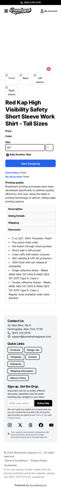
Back (26, 78)
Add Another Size (20, 154)
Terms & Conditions (16, 460)
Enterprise (15, 364)
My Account (50, 11)
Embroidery (12, 172)
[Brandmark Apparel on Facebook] (41, 425)
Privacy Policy (14, 418)
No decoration (14, 176)
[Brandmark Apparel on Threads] (30, 425)
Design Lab (33, 350)
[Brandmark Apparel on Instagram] (10, 425)
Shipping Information (21, 371)
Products (15, 350)
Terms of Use (41, 415)
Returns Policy (18, 378)
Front (12, 78)
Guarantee (10, 465)
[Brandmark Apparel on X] (20, 425)
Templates (15, 357)
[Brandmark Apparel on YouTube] (51, 425)
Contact (32, 357)
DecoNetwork (38, 485)
